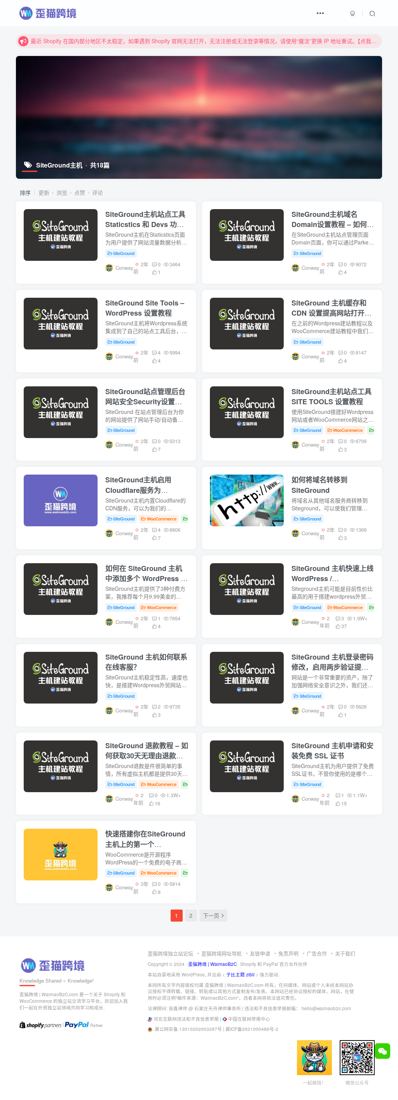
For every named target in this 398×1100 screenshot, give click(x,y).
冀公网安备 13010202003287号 (188, 1029)
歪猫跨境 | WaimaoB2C (212, 964)
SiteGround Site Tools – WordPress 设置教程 (144, 308)
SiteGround (123, 253)
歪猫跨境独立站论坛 (170, 953)
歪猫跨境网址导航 (221, 953)
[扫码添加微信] (382, 1051)
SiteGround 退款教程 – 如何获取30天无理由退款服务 (146, 755)
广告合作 (317, 953)
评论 (97, 192)
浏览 (61, 192)
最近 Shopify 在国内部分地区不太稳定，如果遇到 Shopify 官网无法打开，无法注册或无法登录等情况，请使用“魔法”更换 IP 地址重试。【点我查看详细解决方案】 (205, 41)
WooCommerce (348, 430)
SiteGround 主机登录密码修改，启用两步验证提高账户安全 (333, 667)
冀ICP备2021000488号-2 (251, 1029)
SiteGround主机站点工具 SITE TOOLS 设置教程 (332, 396)
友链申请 (260, 953)
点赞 (79, 192)
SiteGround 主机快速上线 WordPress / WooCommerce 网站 (333, 578)
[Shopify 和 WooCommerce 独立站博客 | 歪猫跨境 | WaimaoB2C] (54, 964)
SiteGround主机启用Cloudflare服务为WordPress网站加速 (138, 490)
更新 (43, 192)
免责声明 (288, 953)
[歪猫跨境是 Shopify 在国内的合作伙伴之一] (40, 1024)
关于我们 (345, 953)
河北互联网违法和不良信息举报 (186, 1019)
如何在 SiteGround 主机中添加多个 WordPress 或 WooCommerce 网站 (146, 578)
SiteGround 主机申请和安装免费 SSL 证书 (333, 750)
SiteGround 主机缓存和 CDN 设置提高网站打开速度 (332, 313)
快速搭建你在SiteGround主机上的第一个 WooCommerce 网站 (145, 844)
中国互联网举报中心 (249, 1019)
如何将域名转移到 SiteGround (319, 485)
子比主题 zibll (240, 974)
